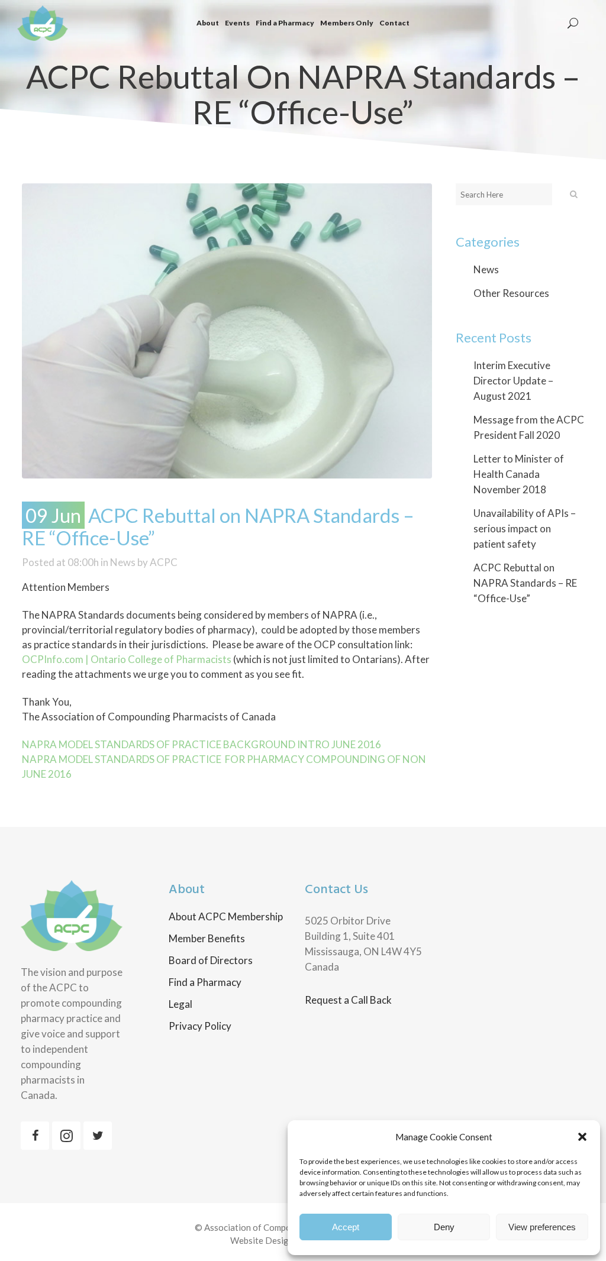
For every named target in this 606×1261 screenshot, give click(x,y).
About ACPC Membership (226, 917)
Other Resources (511, 293)
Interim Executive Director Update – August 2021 (513, 380)
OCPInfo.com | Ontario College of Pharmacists (126, 659)
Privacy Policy (200, 1026)
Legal (180, 1004)
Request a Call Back (348, 1000)
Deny (444, 1227)
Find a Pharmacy (205, 982)
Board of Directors (211, 960)
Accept (345, 1227)
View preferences (542, 1227)
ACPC (164, 562)
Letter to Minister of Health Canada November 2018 (518, 474)
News (123, 562)
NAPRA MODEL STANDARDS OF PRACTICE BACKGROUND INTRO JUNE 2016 (201, 744)
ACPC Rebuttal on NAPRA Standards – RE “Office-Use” (525, 582)
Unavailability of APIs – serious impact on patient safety (524, 528)
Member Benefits (207, 939)
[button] (582, 1137)
